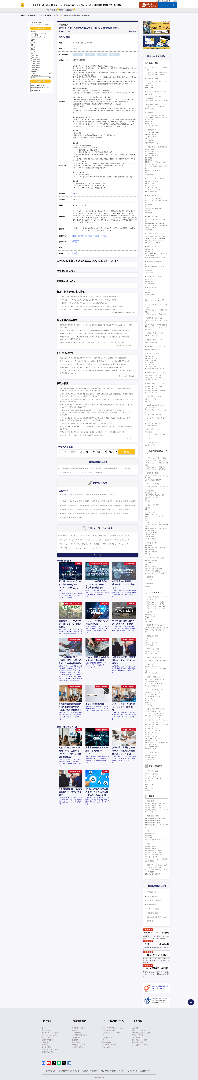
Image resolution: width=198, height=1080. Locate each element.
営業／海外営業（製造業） (153, 874)
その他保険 (148, 212)
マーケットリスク (150, 185)
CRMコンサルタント (151, 360)
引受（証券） (149, 270)
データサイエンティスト (152, 755)
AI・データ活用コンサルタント (154, 368)
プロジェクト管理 (153, 649)
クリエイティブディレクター (154, 778)
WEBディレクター (150, 701)
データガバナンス (150, 757)
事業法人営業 (149, 251)
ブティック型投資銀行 (95, 468)
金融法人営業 (149, 249)
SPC (104, 544)
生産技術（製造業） (151, 848)
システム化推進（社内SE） (153, 682)
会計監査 (147, 501)
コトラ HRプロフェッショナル (113, 1028)
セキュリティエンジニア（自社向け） (156, 573)
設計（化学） (149, 838)
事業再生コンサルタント (152, 349)
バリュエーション (124, 536)
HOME (23, 15)
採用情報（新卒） (138, 1042)
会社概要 (135, 1028)
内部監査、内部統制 (151, 560)
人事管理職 (148, 545)
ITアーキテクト (149, 364)
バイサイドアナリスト (152, 136)
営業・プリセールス (154, 658)
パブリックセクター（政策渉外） (155, 467)
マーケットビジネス (154, 216)
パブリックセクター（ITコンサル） (156, 314)
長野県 (79, 505)
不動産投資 (107, 540)
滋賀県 (71, 509)
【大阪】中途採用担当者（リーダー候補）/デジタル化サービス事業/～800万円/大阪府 (89, 297)
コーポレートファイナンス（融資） (156, 236)
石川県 (94, 505)
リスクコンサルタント (152, 408)
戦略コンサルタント (151, 336)
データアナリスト (150, 760)
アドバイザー (64, 544)
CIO (146, 641)
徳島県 (64, 513)
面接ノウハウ (46, 1037)
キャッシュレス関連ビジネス (157, 277)
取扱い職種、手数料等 (108, 1071)
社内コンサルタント (151, 643)
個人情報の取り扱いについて (68, 1071)
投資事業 (150, 113)
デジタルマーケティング (152, 697)
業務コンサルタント (151, 342)
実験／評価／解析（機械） (153, 821)
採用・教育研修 (46, 15)
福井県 (102, 505)
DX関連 (149, 612)
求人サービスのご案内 (50, 1033)
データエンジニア (150, 734)
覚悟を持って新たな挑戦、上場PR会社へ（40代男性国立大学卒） (82, 435)
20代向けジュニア (78, 1045)
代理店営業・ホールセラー (153, 208)
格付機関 (147, 292)
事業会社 (76, 242)
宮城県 (87, 501)
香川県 (71, 513)
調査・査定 (148, 206)
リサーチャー (149, 438)
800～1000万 (36, 57)
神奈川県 (72, 495)
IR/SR (146, 510)
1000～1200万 (36, 59)
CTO (146, 639)
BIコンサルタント (150, 362)
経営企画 (147, 508)
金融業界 (75, 1030)
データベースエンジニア (152, 732)
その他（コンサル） (154, 442)
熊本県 (110, 513)
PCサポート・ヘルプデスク (153, 684)
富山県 (87, 505)
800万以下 (35, 55)
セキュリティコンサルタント (154, 414)
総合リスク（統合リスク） (153, 181)
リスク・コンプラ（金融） (156, 178)
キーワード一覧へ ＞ (97, 555)
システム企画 (149, 645)
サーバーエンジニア (151, 740)
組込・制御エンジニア (152, 747)
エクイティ (112, 544)
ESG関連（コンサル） (155, 318)
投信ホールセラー (150, 134)
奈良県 (79, 509)
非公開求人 (43, 33)
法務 (146, 565)
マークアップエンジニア (152, 692)
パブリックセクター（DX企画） (155, 602)
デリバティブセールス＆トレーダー (156, 225)
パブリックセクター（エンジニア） (156, 606)
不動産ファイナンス (151, 149)
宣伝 (146, 786)
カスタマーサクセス (151, 673)
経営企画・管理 (152, 636)
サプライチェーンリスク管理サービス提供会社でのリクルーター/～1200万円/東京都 (88, 300)
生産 (148, 844)
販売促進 (147, 790)
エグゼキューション (83, 540)
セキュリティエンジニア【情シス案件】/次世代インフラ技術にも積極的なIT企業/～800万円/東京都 (93, 364)
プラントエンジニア (151, 857)
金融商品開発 (149, 230)
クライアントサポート (152, 532)
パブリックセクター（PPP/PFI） (155, 74)
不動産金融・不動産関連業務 (157, 147)
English (175, 1)
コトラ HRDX (107, 1037)
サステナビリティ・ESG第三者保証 (156, 325)
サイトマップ (132, 1071)
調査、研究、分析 (153, 429)
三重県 (125, 505)
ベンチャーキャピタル (152, 126)
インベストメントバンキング (157, 91)
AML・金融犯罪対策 (151, 191)
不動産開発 (148, 160)
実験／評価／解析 (153, 816)
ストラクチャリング (66, 540)
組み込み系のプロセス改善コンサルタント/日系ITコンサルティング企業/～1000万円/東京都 (90, 367)
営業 (146, 782)
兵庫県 (133, 505)
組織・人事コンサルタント (153, 375)
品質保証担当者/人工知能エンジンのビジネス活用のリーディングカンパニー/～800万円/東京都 (92, 342)
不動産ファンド (149, 124)
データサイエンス (153, 753)
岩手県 (79, 501)
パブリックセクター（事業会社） (155, 461)
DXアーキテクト (150, 619)
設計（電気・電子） (151, 833)
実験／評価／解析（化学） (153, 823)
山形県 (102, 501)
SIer (74, 253)
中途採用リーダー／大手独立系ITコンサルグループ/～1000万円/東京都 (83, 303)
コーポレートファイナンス (69, 536)
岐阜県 (110, 505)
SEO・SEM (148, 703)
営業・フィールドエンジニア (157, 865)
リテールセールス (150, 255)
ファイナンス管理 (153, 484)
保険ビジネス (151, 195)
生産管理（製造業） (151, 846)
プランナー (148, 780)
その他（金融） (152, 287)
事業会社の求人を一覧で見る (125, 345)
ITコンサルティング (154, 353)
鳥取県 (96, 509)
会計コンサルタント (151, 388)
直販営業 (147, 210)
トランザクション (65, 548)
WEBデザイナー (150, 699)
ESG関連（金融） (153, 78)
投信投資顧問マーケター (152, 143)
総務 (146, 520)
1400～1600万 (36, 63)
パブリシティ (137, 1037)
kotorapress (106, 1042)
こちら (39, 90)
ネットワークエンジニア (152, 738)
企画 (146, 518)
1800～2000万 (36, 68)
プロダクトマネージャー (152, 535)
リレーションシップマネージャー (155, 238)
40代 (43, 37)
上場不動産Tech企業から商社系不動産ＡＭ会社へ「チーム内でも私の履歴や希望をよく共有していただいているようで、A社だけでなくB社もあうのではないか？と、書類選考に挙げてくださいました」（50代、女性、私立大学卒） (96, 412)
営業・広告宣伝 (152, 771)
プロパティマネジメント (152, 156)
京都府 (64, 509)
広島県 (119, 509)
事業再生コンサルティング (156, 346)
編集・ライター (149, 784)
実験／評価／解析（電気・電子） (155, 818)
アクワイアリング (150, 279)
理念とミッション (138, 1030)
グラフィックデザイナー (152, 774)
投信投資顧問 (151, 130)
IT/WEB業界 (76, 1037)
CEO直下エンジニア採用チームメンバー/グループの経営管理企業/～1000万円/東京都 (88, 309)
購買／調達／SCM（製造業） (154, 851)
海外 (80, 518)
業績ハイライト (137, 1035)
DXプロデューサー (150, 615)
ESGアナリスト (150, 85)
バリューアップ (86, 536)
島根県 (104, 509)
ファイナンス (123, 544)
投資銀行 (97, 544)
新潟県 (71, 505)
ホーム (44, 1028)
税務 (146, 499)
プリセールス (149, 664)
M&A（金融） (149, 94)
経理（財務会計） (150, 491)
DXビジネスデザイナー (152, 617)
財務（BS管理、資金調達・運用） (155, 495)
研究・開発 (151, 801)
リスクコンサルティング (155, 405)
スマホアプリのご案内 (50, 1049)
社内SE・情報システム (155, 677)
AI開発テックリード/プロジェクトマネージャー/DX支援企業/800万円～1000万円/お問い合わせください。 (95, 334)
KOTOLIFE (106, 1040)
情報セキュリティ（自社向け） (154, 569)
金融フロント (151, 246)
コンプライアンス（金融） (153, 189)
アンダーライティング (121, 540)
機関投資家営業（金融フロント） (155, 257)
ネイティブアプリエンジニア (154, 730)
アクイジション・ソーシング (154, 152)
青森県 (71, 501)
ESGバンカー (149, 87)
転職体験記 (46, 1042)
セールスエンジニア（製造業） (154, 868)
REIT (73, 544)
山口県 (127, 509)
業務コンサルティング (155, 340)
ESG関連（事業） (153, 473)
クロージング (96, 548)
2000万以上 (35, 70)
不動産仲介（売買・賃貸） (153, 170)
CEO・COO (148, 580)
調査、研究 (148, 432)
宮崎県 (125, 513)
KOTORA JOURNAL (109, 1045)
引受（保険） (149, 204)
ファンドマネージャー (152, 132)
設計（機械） (149, 836)
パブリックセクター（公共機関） (155, 469)
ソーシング (97, 540)
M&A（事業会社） (150, 537)
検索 (126, 451)
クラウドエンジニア (151, 728)
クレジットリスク (150, 183)
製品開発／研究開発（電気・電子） (156, 803)
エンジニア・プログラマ (155, 709)
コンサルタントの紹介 (50, 1035)
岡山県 (111, 509)
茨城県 (117, 501)
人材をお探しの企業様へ (163, 1)
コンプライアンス (150, 567)
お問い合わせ (51, 1071)
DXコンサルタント (150, 366)
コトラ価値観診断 (108, 1030)
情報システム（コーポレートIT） (155, 679)
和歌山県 (88, 509)
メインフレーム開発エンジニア (154, 714)
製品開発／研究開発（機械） (154, 806)
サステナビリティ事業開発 (153, 480)
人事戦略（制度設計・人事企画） (97, 236)
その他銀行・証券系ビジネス (157, 261)
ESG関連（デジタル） (155, 625)
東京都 (75, 194)
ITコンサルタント (150, 356)
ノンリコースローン (81, 548)
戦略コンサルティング (155, 333)
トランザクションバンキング (154, 240)
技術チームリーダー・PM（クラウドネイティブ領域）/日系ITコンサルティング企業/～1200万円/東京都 (94, 361)
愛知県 (96, 495)
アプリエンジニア (150, 749)
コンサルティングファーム (83, 472)
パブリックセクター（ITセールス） (156, 608)
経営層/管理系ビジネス (80, 1035)
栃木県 (125, 501)
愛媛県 (79, 513)
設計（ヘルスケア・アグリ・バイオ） (156, 840)
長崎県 (102, 513)
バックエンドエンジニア (152, 718)
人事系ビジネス (152, 543)
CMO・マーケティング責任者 (154, 516)
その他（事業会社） (151, 539)
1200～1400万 (36, 61)
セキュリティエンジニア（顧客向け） (156, 742)
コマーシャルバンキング (155, 234)
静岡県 (117, 505)
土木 (146, 172)
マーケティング (149, 512)
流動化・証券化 (149, 109)
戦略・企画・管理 (153, 505)
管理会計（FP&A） (151, 493)
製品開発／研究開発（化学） (154, 808)
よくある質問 (46, 1047)
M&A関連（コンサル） (155, 396)
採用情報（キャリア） (140, 1040)
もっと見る (130, 438)
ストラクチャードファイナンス (154, 106)
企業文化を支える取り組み (141, 1033)
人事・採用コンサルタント (153, 377)
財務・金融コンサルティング (157, 383)
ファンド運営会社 (124, 468)
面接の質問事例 (47, 1040)
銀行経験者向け (77, 1047)
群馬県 (133, 501)
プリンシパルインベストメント (154, 115)
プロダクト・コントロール (153, 497)
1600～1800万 (36, 65)
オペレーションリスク (152, 187)
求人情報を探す (33, 15)
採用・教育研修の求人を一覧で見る (123, 312)
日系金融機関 (65, 468)
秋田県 (94, 501)
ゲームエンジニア (150, 745)
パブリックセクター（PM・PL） (155, 604)
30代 (38, 37)
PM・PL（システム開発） (153, 652)
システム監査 (149, 562)
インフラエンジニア (151, 736)
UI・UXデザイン (150, 705)
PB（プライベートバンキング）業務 (156, 253)
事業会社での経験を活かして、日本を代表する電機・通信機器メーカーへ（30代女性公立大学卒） (93, 432)
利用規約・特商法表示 (90, 1071)
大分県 (117, 513)
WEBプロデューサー (151, 694)
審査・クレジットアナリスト (154, 242)
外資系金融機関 (78, 468)
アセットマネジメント (152, 154)
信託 (146, 264)
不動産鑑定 (148, 158)
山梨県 (64, 505)
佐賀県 (94, 513)
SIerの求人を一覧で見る (126, 376)
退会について (145, 1071)
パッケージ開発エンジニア (153, 712)
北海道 (64, 501)
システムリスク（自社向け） (154, 571)
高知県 (87, 513)
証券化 (113, 536)
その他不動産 (149, 174)
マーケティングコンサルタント (154, 423)
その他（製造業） (150, 861)
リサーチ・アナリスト (152, 227)
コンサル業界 (76, 1033)
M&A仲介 (148, 401)
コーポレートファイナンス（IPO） (155, 104)
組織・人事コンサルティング (157, 372)
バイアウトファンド (101, 536)
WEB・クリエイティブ (155, 690)
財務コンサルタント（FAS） (153, 386)
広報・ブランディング (152, 788)
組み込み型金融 (149, 283)
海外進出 (150, 584)
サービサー (148, 290)
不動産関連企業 (65, 472)
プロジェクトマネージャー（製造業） (156, 859)
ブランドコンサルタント (152, 425)
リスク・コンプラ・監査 (155, 558)
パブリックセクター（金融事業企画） (156, 72)
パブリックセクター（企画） (157, 458)
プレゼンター (149, 139)
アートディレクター (151, 776)
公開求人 (34, 33)
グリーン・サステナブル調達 (154, 855)
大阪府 (104, 495)
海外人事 (147, 554)
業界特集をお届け (78, 1028)
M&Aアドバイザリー (151, 399)
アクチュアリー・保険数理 (153, 198)
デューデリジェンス (84, 544)
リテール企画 (149, 272)
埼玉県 (81, 495)
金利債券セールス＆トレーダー (154, 223)
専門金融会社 (110, 468)
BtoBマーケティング (151, 514)
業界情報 (45, 1045)
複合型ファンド (149, 121)
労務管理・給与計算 (151, 552)
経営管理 (150, 577)
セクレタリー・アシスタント (154, 522)
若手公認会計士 (77, 1042)
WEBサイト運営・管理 (152, 686)
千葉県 (88, 495)
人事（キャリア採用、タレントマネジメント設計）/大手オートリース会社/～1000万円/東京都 (91, 306)
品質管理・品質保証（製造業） (154, 853)
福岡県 (111, 495)
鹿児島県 (65, 518)
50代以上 (34, 39)
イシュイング (149, 281)
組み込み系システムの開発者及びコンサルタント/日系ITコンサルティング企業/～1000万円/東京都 (93, 358)
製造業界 (75, 1040)
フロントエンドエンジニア (153, 716)
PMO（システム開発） (152, 654)
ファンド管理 (149, 141)
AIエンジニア (149, 621)
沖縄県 (73, 518)
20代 (33, 37)
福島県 (110, 501)
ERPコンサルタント (151, 358)
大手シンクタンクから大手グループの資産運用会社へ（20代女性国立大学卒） (86, 423)
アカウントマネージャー (152, 667)
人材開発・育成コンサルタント (154, 379)
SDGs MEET (106, 1047)
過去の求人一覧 (47, 1052)
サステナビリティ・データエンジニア (156, 628)
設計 (148, 831)
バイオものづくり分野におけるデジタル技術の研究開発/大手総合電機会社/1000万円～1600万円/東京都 (94, 330)
